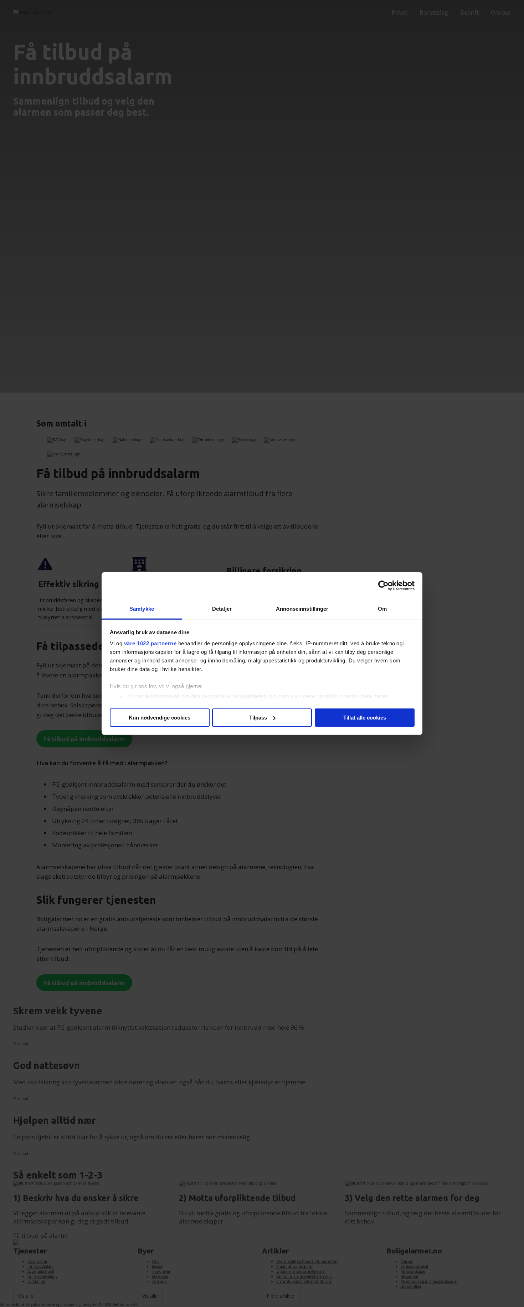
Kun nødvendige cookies (159, 718)
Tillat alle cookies (364, 718)
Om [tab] (382, 609)
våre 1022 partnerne (150, 643)
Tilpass (258, 718)
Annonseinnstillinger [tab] (302, 609)
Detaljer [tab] (222, 609)
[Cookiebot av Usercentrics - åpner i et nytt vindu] (383, 585)
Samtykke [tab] (141, 609)
